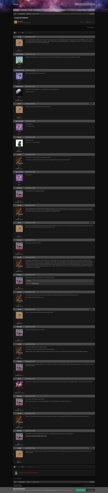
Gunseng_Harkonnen (19, 70)
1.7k (20, 99)
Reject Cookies (90, 490)
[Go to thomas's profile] (19, 143)
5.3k (20, 391)
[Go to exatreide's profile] (19, 160)
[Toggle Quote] (27, 280)
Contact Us (16, 486)
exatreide (19, 154)
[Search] (94, 4)
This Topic (89, 4)
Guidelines (54, 10)
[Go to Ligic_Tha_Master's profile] (19, 126)
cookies (20, 490)
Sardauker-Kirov (19, 86)
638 (20, 67)
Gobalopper (19, 187)
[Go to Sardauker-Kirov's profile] (19, 92)
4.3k (20, 49)
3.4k (20, 150)
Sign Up (90, 10)
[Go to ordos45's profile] (15, 22)
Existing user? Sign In (82, 10)
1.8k (20, 83)
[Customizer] (93, 10)
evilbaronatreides (19, 54)
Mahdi (19, 378)
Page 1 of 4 (30, 32)
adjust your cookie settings (50, 490)
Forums (16, 10)
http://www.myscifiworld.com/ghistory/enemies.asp (36, 435)
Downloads (24, 10)
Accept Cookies (81, 490)
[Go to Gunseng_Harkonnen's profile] (19, 76)
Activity (46, 10)
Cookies (20, 486)
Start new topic (90, 27)
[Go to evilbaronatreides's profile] (19, 60)
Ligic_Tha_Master (19, 121)
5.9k (20, 167)
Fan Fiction (28, 22)
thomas (19, 137)
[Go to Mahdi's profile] (19, 384)
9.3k (20, 200)
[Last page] (25, 33)
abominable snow (35, 283)
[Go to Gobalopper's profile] (19, 193)
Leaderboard (62, 10)
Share (82, 22)
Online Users (38, 10)
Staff (31, 10)
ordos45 (21, 21)
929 (20, 133)
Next (23, 32)
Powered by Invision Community (89, 485)
